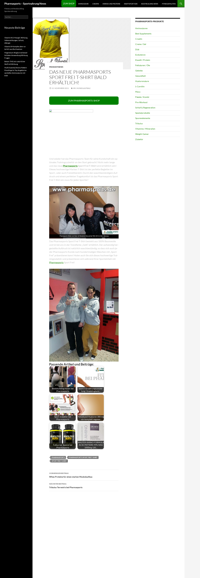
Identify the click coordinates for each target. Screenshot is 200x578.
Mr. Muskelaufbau (81, 88)
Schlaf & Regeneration (145, 107)
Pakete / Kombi (142, 97)
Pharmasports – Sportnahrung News (25, 3)
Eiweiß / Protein (142, 60)
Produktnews (56, 67)
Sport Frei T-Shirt (59, 461)
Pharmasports (70, 165)
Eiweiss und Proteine (111, 4)
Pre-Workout (141, 102)
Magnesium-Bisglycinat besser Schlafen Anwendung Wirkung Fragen (16, 55)
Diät (137, 49)
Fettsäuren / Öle (142, 65)
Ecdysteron (140, 54)
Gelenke (139, 70)
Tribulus (139, 123)
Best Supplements (143, 33)
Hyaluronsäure (142, 81)
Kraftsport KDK (130, 4)
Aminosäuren (141, 28)
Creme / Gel (140, 44)
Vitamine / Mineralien (145, 128)
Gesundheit (140, 76)
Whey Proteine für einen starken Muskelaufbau (70, 475)
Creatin (95, 4)
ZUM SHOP (68, 3)
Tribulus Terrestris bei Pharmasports (65, 486)
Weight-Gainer (142, 134)
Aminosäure (83, 4)
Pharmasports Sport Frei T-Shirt (83, 457)
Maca (137, 91)
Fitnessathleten (169, 4)
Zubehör (139, 139)
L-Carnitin (140, 86)
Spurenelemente (142, 118)
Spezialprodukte (142, 113)
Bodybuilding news (149, 4)
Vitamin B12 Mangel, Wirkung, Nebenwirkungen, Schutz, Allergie (16, 40)
